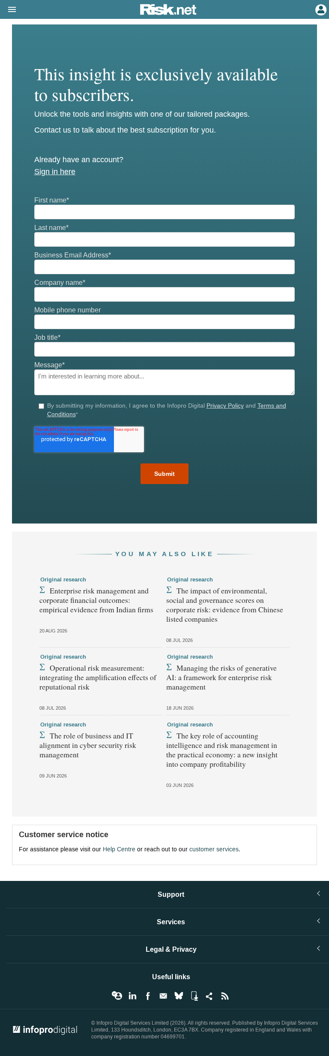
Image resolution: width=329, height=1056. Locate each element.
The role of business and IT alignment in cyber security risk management (87, 745)
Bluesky (178, 996)
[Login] (320, 9)
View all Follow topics (117, 996)
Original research (63, 580)
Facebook (148, 996)
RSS (225, 996)
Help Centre (119, 849)
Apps (194, 996)
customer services (214, 849)
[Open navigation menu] (8, 10)
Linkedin (132, 996)
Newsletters (163, 996)
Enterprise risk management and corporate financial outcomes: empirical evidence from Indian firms (96, 600)
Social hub (209, 996)
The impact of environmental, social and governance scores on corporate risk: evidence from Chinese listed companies (224, 604)
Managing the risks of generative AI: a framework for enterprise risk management (221, 677)
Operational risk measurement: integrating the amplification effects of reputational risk (97, 677)
